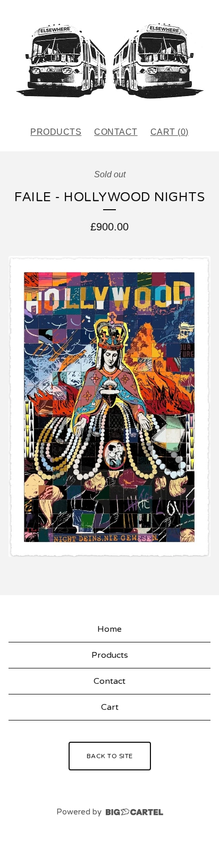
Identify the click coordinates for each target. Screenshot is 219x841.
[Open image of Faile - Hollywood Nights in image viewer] (109, 406)
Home (109, 629)
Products (55, 131)
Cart (110, 707)
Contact (116, 131)
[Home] (109, 58)
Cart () (169, 131)
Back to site (110, 756)
